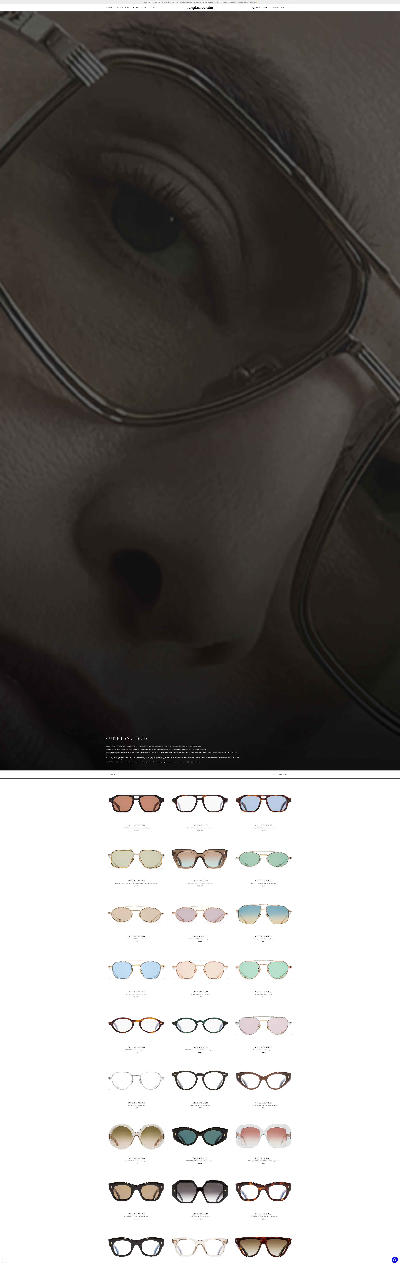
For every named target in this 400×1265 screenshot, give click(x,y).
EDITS (127, 7)
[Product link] (136, 808)
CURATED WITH (135, 7)
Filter (112, 774)
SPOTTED (147, 7)
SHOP (108, 7)
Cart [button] (292, 7)
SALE (154, 7)
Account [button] (267, 7)
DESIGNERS (117, 7)
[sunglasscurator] (200, 7)
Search (258, 7)
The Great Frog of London (150, 762)
